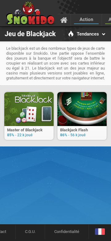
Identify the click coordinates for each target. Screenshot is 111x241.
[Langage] (99, 232)
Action (86, 19)
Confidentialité (66, 231)
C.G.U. (30, 231)
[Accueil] (64, 19)
